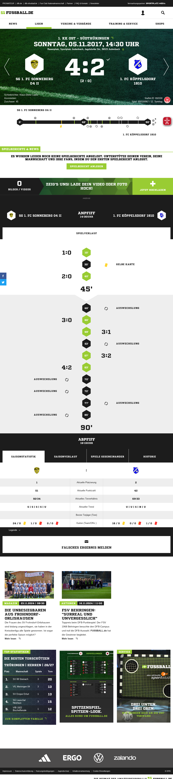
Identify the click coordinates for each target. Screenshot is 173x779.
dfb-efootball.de (31, 3)
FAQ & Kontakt (82, 3)
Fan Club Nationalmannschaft (52, 3)
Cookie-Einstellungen (101, 771)
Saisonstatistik (23, 456)
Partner (70, 3)
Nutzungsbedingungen (45, 771)
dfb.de (19, 3)
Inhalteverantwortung (81, 771)
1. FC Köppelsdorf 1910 (138, 81)
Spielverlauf (86, 233)
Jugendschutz (63, 771)
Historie (149, 456)
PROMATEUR (8, 3)
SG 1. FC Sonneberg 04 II (34, 81)
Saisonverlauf (65, 456)
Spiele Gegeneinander (107, 456)
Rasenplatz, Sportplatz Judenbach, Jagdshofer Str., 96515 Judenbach (84, 49)
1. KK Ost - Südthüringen (83, 38)
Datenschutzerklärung (24, 771)
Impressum (7, 771)
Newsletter (94, 3)
